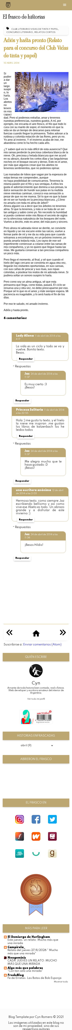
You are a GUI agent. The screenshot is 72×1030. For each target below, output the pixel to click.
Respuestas (23, 366)
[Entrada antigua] (63, 634)
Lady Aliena (25, 335)
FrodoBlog (16, 975)
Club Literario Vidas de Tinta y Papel (34, 29)
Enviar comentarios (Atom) (42, 644)
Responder (26, 359)
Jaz (27, 373)
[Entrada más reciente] (9, 634)
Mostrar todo (61, 982)
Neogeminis (17, 957)
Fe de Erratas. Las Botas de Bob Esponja (34, 978)
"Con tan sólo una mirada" (25, 971)
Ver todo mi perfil (36, 699)
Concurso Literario (19, 32)
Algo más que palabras (25, 968)
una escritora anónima (33, 490)
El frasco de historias (24, 17)
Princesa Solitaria (29, 409)
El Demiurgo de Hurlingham (29, 937)
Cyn (36, 683)
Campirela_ (16, 947)
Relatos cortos (44, 32)
